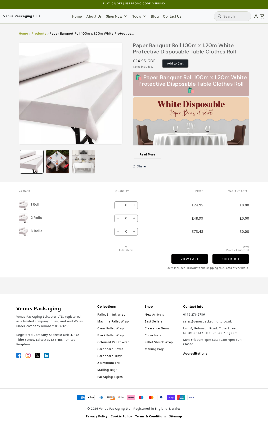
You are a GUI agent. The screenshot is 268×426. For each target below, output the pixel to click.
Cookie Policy (121, 416)
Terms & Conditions (150, 416)
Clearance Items (157, 328)
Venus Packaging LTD (21, 16)
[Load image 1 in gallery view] (32, 162)
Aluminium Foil (108, 363)
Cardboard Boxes (110, 349)
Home (77, 16)
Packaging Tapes (110, 377)
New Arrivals (154, 314)
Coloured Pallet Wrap (113, 342)
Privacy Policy (96, 416)
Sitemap (175, 416)
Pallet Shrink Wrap (111, 314)
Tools (139, 16)
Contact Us (172, 16)
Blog (155, 16)
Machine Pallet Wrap (113, 321)
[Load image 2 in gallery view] (57, 162)
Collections (153, 335)
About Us (94, 16)
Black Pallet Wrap (110, 335)
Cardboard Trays (109, 356)
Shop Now (117, 16)
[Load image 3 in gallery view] (83, 162)
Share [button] (141, 166)
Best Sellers (153, 321)
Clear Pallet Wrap (110, 328)
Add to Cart (175, 63)
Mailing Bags (107, 370)
